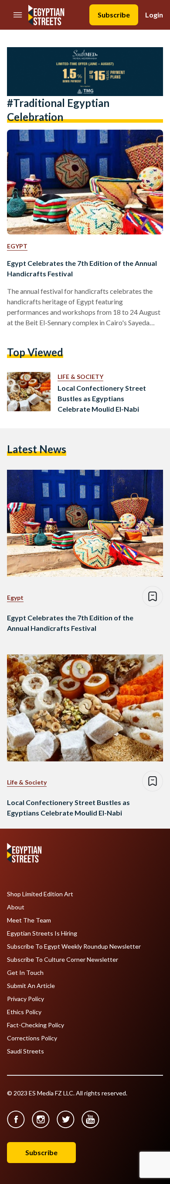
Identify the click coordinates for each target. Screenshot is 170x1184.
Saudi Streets (25, 1051)
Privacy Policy (25, 998)
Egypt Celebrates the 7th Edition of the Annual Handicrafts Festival (82, 268)
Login (154, 14)
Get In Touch (25, 972)
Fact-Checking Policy (35, 1025)
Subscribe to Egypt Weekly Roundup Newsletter (74, 946)
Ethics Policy (24, 1011)
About (15, 907)
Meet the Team (29, 920)
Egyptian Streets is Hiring (42, 933)
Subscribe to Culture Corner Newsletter (62, 959)
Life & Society (80, 376)
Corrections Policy (32, 1038)
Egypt (17, 246)
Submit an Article (31, 985)
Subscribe (114, 14)
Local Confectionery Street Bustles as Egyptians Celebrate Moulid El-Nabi (102, 398)
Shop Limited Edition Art (40, 894)
